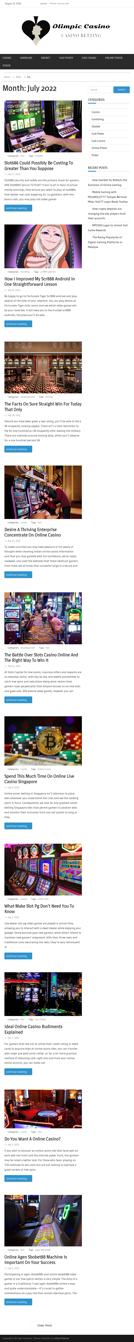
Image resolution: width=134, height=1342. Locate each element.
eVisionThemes (61, 1338)
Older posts (44, 1325)
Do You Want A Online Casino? (32, 1139)
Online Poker (99, 148)
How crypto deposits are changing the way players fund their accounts (107, 213)
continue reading (16, 208)
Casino (7, 57)
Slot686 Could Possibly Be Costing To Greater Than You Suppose (38, 165)
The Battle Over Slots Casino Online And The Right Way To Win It (41, 657)
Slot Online (40, 1019)
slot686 (39, 155)
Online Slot (43, 898)
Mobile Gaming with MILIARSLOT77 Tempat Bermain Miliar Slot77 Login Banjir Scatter (108, 196)
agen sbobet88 (42, 1249)
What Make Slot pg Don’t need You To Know (39, 908)
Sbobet (45, 57)
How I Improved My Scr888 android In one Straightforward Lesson (39, 281)
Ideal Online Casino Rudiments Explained (33, 1029)
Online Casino (44, 769)
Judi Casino (89, 57)
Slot (22, 155)
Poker (7, 65)
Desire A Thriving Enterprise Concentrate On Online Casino (32, 532)
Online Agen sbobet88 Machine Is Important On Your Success (35, 1259)
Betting (49, 396)
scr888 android (47, 271)
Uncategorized (27, 396)
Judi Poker (66, 57)
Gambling (26, 57)
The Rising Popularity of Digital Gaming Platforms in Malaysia (105, 242)
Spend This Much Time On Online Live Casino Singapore (39, 778)
